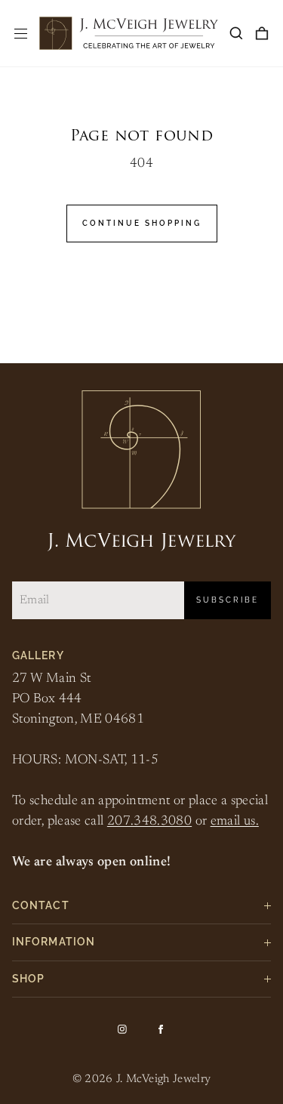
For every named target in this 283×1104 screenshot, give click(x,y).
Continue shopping (141, 223)
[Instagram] (122, 1029)
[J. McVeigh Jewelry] (128, 33)
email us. (235, 821)
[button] (236, 33)
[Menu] (21, 33)
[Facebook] (160, 1029)
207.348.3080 (149, 821)
